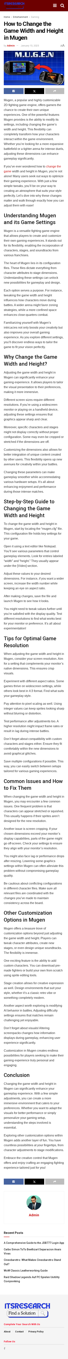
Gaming (35, 17)
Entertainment (20, 17)
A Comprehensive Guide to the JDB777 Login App (34, 1242)
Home (7, 17)
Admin (11, 45)
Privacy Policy (35, 1331)
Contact (19, 1331)
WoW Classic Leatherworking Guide (26, 1270)
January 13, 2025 (30, 45)
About (7, 1331)
